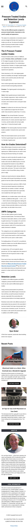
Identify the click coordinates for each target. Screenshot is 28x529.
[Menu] (2, 7)
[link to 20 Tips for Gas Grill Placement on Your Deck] (14, 396)
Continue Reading (14, 383)
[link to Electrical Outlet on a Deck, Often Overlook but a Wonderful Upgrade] (14, 356)
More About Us (14, 478)
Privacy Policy (14, 525)
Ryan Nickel (11, 25)
